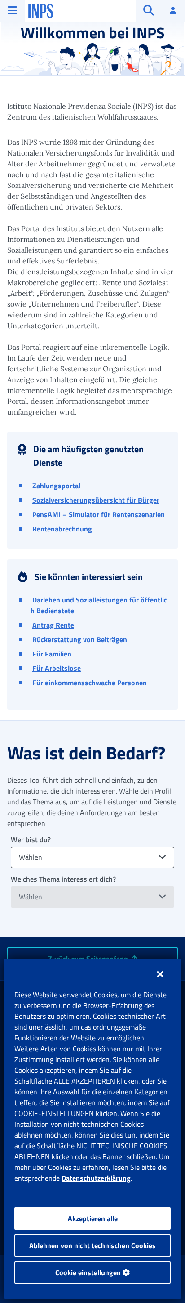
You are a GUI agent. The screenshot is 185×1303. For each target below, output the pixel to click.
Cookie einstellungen (89, 1272)
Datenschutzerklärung (96, 1178)
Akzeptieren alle (93, 1218)
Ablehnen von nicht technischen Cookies (92, 1245)
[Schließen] (160, 974)
